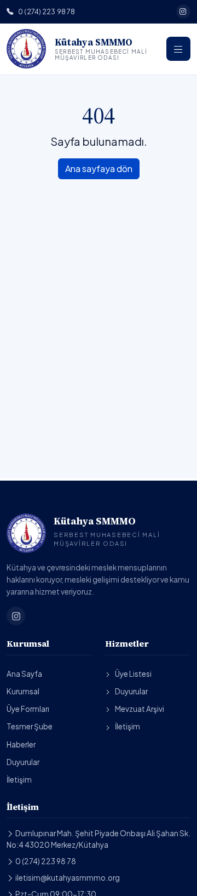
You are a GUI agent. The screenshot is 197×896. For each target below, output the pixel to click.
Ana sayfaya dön (98, 168)
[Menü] (178, 49)
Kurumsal (23, 691)
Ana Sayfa (24, 673)
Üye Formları (28, 709)
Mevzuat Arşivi (139, 709)
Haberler (21, 744)
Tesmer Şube (30, 726)
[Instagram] (183, 11)
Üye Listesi (133, 673)
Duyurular (23, 762)
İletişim (19, 779)
